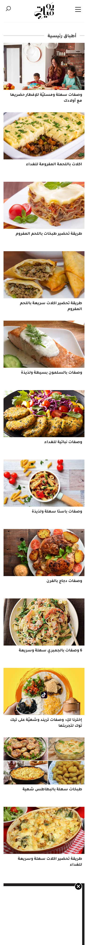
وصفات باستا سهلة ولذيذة (57, 512)
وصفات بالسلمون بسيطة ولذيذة (51, 373)
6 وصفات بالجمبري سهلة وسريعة (50, 651)
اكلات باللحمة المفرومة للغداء (54, 164)
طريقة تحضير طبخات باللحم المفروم (49, 234)
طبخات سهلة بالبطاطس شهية (52, 790)
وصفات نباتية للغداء (63, 442)
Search (8, 9)
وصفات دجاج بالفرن (64, 581)
